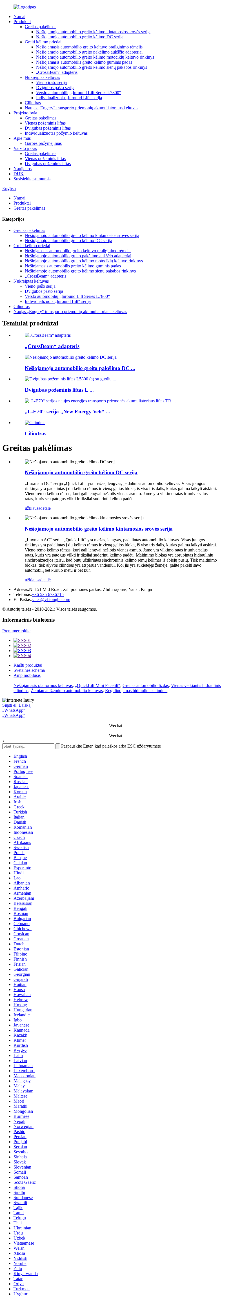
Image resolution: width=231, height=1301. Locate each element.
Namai (19, 16)
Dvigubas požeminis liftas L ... (59, 390)
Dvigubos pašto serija (55, 87)
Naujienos (23, 168)
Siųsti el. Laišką (16, 705)
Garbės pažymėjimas (43, 143)
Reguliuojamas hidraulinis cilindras (136, 690)
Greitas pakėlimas (40, 26)
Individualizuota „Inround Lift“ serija (69, 97)
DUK (19, 173)
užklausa (32, 508)
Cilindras (33, 102)
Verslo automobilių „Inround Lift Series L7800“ (78, 92)
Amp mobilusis (27, 675)
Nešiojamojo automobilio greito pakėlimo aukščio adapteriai (89, 52)
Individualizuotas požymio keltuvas (56, 133)
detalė (45, 508)
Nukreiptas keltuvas (42, 77)
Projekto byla (25, 112)
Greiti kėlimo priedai (43, 41)
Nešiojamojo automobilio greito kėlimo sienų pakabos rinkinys (91, 67)
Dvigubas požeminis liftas (48, 128)
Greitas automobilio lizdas (146, 685)
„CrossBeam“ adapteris (56, 72)
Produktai (22, 21)
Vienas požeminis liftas (45, 123)
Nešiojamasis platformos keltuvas (43, 685)
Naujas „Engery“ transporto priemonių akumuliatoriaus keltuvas (81, 107)
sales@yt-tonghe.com (51, 599)
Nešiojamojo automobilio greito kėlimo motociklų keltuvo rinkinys (95, 57)
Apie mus (22, 138)
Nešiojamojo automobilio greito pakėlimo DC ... (80, 368)
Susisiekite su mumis (32, 178)
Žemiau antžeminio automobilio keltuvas (67, 690)
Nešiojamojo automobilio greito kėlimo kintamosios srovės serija (93, 31)
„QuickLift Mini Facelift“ (97, 685)
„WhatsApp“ (13, 710)
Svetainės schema (29, 670)
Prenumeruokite (16, 630)
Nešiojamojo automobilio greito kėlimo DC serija (79, 36)
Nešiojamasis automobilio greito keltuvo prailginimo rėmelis (89, 47)
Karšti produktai (28, 665)
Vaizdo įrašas (25, 148)
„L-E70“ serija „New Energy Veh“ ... (67, 412)
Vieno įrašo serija (51, 82)
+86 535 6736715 (48, 594)
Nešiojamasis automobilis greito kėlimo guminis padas (84, 62)
